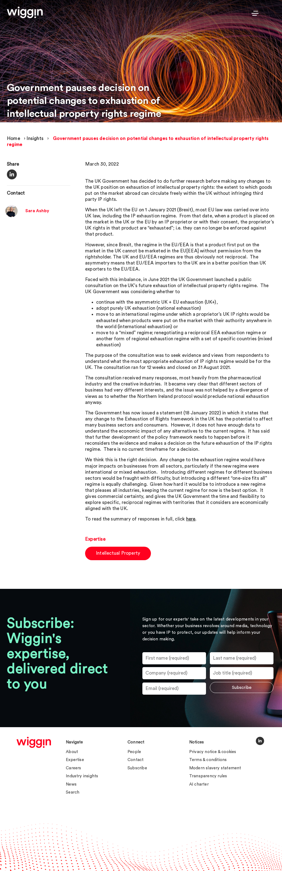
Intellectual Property (118, 553)
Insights (35, 138)
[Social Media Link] (260, 741)
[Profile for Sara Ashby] (12, 215)
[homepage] (34, 742)
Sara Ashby (37, 211)
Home (13, 138)
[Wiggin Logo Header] (25, 12)
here (191, 519)
